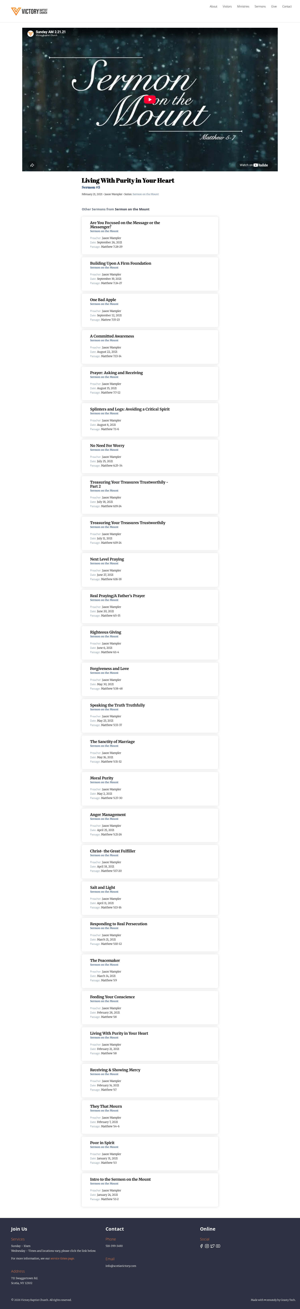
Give (274, 6)
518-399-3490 (114, 1246)
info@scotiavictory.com (121, 1266)
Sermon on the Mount (146, 194)
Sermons (260, 6)
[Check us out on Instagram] (207, 1246)
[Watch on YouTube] (218, 1246)
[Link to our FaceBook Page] (201, 1246)
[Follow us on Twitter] (212, 1246)
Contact (287, 6)
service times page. (63, 1258)
